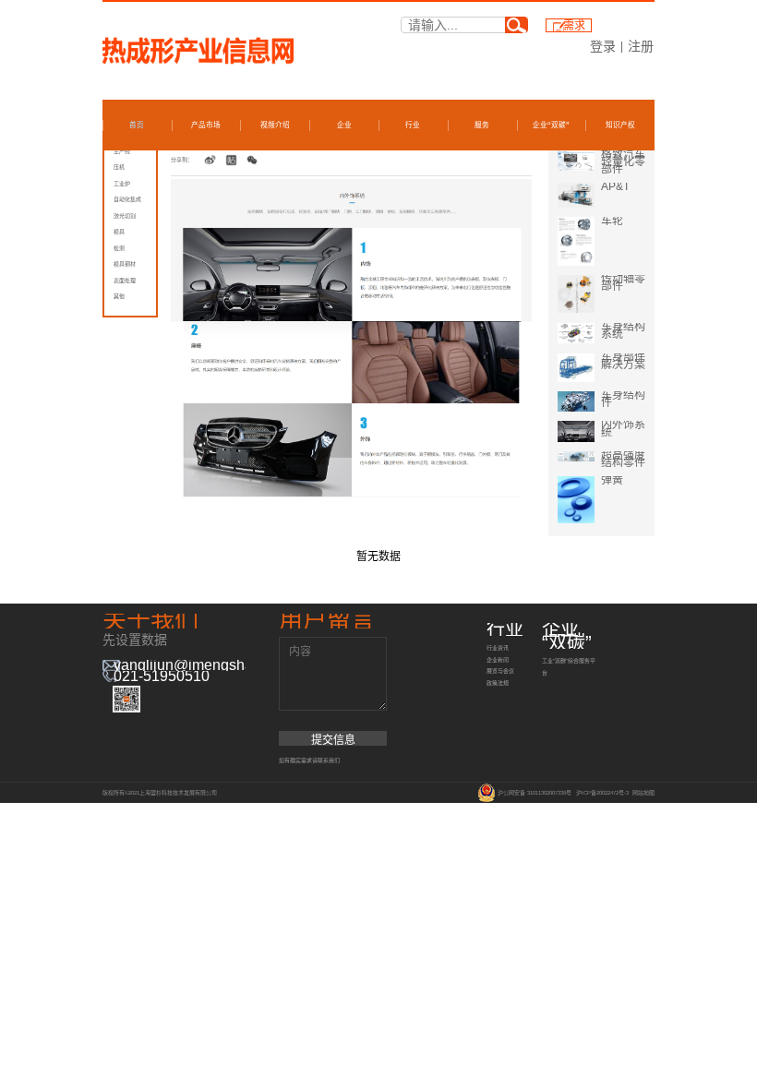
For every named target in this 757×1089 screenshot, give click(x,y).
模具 (119, 231)
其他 (119, 296)
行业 (412, 125)
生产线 (122, 151)
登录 (603, 46)
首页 (136, 125)
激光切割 (125, 216)
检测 (119, 248)
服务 (482, 125)
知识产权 (620, 125)
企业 (344, 125)
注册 (641, 46)
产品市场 (206, 125)
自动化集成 (127, 199)
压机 (119, 167)
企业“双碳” (551, 125)
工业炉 (122, 183)
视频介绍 (275, 125)
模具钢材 (125, 264)
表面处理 (125, 280)
